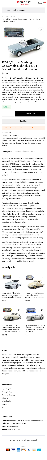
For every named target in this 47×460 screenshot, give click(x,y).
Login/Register (7, 389)
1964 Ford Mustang (25, 138)
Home (4, 17)
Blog (3, 407)
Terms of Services (8, 395)
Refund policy (7, 401)
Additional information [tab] (24, 151)
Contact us (5, 404)
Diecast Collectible (18, 141)
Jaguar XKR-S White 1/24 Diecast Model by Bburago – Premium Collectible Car (12, 295)
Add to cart (30, 113)
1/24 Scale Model (12, 138)
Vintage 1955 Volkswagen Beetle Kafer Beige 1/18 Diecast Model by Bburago (34, 295)
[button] (41, 30)
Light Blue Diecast (30, 141)
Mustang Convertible (28, 143)
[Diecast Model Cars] (23, 3)
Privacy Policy (7, 392)
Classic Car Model (39, 138)
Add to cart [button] (19, 282)
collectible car (6, 141)
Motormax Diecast (15, 143)
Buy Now (23, 121)
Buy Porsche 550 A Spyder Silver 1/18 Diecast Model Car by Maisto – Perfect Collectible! (35, 328)
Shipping (5, 398)
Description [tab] (7, 151)
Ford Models (11, 17)
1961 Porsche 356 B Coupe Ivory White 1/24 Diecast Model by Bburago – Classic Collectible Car (12, 328)
